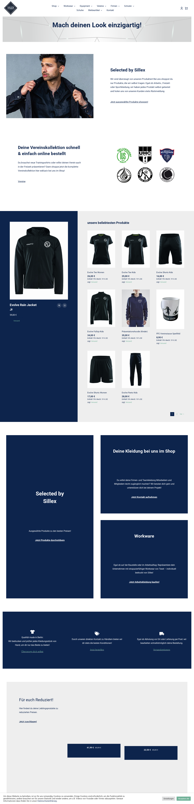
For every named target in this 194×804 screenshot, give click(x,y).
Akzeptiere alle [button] (183, 799)
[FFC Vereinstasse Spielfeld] (170, 309)
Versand (16, 321)
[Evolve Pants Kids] (136, 369)
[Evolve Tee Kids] (136, 249)
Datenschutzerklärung (47, 801)
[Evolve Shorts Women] (101, 369)
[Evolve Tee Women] (101, 249)
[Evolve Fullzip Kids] (101, 308)
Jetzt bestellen (97, 649)
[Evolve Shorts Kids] (170, 249)
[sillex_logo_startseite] (10, 2)
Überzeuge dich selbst (32, 651)
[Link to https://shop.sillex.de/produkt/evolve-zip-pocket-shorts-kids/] (59, 305)
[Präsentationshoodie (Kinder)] (136, 308)
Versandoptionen (161, 649)
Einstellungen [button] (169, 799)
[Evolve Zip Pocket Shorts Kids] (39, 261)
